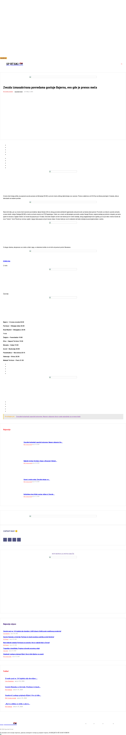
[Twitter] (19, 58)
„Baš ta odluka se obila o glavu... (17, 704)
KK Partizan (6, 645)
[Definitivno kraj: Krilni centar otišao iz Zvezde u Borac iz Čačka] (12, 495)
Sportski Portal (19, 91)
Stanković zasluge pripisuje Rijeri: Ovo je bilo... (23, 695)
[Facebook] (13, 58)
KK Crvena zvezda (8, 91)
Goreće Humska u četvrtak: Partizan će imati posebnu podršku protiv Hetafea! (28, 637)
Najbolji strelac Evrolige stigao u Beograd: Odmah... (40, 461)
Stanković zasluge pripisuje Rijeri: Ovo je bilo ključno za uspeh (23, 654)
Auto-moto (5, 650)
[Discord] (9, 58)
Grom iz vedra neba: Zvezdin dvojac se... (37, 479)
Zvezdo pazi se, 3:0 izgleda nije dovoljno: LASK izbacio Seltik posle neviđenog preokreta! (32, 631)
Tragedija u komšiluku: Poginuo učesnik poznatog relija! (21, 648)
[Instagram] (16, 58)
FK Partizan (5, 639)
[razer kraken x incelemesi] (63, 734)
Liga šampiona (6, 633)
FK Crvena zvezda (7, 656)
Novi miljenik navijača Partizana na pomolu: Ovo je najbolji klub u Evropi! (26, 643)
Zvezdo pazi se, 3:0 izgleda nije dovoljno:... (21, 678)
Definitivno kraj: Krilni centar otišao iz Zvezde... (39, 494)
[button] (121, 63)
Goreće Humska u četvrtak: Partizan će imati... (22, 687)
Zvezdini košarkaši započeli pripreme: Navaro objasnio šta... (43, 442)
